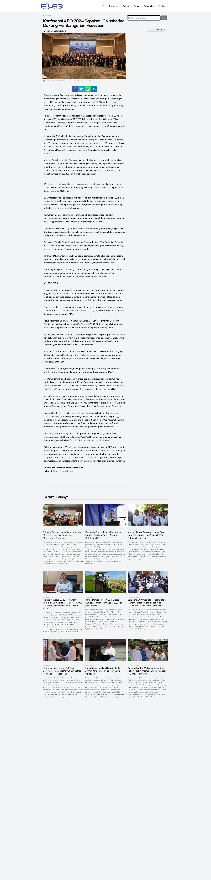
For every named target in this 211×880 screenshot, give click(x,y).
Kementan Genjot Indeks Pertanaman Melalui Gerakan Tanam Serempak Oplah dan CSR (103, 535)
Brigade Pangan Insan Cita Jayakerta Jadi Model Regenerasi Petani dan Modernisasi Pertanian (63, 535)
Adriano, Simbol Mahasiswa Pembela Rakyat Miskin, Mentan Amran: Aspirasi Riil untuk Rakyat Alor (147, 670)
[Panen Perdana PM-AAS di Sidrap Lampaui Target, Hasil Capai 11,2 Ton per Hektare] (105, 592)
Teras (136, 6)
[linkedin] (94, 89)
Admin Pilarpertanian (63, 471)
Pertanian (113, 6)
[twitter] (81, 89)
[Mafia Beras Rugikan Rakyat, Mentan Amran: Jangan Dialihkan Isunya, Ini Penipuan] (105, 660)
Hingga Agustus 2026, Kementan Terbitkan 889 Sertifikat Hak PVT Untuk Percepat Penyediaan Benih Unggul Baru (62, 604)
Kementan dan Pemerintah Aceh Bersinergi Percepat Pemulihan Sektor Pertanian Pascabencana (62, 670)
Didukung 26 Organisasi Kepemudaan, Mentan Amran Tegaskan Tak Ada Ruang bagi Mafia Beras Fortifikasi (147, 602)
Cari (163, 18)
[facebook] (75, 89)
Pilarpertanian (51, 95)
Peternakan (149, 6)
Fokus (126, 6)
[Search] (102, 6)
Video (162, 6)
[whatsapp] (88, 89)
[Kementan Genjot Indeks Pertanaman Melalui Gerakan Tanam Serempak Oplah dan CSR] (105, 525)
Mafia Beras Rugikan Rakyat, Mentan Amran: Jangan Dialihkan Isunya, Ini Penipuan (103, 670)
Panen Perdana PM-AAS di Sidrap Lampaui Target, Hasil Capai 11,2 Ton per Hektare (103, 602)
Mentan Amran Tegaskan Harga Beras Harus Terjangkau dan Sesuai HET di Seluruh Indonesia (146, 535)
